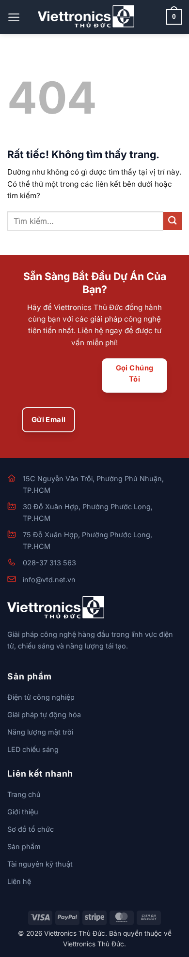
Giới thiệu (22, 812)
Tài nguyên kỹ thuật (40, 864)
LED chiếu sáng (33, 749)
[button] (13, 17)
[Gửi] (172, 221)
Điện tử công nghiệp (41, 697)
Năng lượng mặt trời (40, 732)
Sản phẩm (24, 846)
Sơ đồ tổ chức (30, 829)
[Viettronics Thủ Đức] (86, 16)
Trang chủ (24, 794)
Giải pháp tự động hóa (44, 714)
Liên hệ (19, 881)
